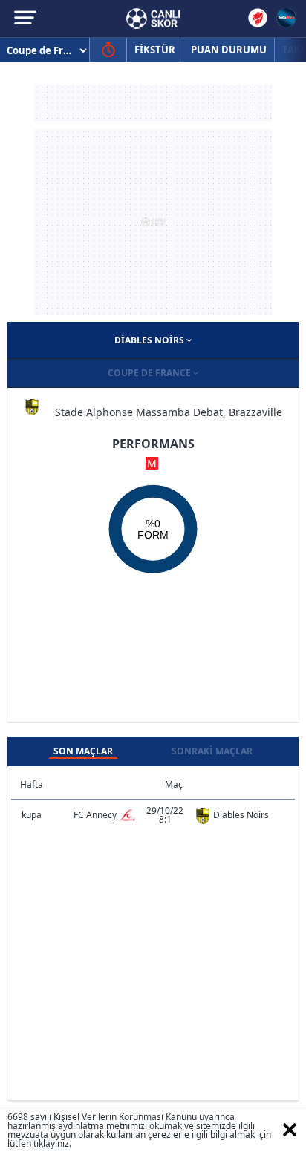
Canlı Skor (153, 18)
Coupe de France (150, 372)
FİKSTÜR (154, 49)
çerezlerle (168, 1134)
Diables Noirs (150, 340)
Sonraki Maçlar (212, 751)
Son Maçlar (83, 751)
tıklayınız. (52, 1143)
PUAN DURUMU (229, 49)
